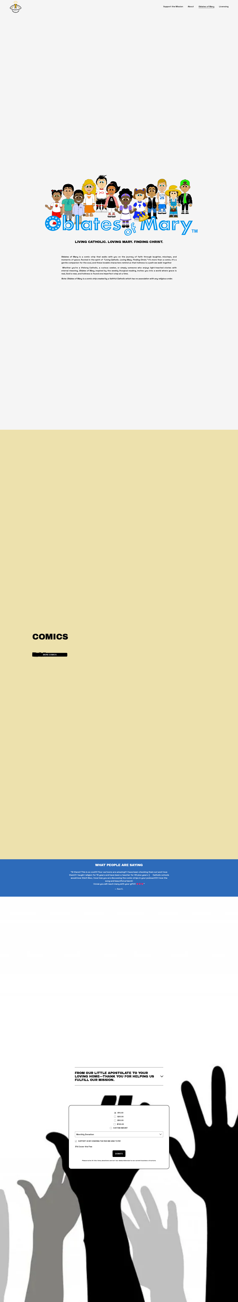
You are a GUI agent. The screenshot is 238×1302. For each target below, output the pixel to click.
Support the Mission (173, 6)
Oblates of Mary (206, 6)
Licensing (223, 6)
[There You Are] (40, 649)
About (191, 6)
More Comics (50, 654)
